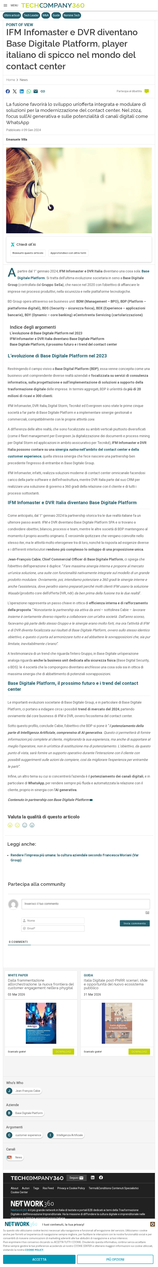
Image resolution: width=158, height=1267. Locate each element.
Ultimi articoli (12, 15)
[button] (10, 5)
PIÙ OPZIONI (115, 1259)
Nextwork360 (19, 1210)
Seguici (74, 1177)
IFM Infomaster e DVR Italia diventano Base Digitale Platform (57, 339)
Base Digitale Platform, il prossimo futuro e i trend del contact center (63, 344)
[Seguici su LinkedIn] (92, 1177)
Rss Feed (48, 1188)
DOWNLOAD (63, 1051)
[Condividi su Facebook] (8, 91)
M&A (46, 15)
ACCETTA (39, 1259)
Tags (36, 1188)
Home (10, 80)
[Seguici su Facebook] (101, 1177)
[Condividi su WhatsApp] (29, 91)
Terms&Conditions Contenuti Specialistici (114, 1188)
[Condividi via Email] (36, 91)
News (24, 80)
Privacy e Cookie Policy (71, 1188)
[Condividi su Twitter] (15, 91)
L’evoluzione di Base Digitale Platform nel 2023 (46, 333)
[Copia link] (43, 91)
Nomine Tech (72, 15)
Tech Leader (31, 15)
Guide (56, 15)
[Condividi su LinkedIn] (22, 91)
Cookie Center (19, 1192)
